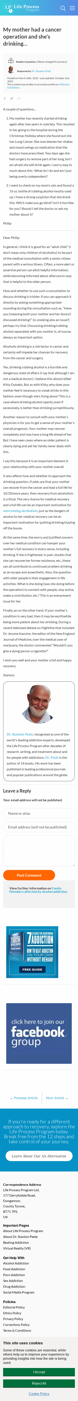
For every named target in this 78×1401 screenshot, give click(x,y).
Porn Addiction (14, 1275)
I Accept (39, 1372)
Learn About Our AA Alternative (39, 1155)
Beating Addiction (16, 1242)
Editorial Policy (14, 1307)
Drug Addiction (14, 1286)
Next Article (57, 1098)
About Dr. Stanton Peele (20, 1237)
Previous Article (24, 1098)
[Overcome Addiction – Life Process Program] (21, 4)
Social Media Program (18, 1292)
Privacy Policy (13, 1319)
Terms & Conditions (17, 1330)
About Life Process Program (23, 1231)
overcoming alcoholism (20, 510)
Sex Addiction (13, 1281)
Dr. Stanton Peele (41, 71)
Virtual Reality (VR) (17, 1248)
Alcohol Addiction (16, 1263)
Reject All (39, 1383)
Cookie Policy (39, 1394)
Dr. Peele (52, 757)
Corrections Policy (16, 1324)
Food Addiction (14, 1269)
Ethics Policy (12, 1313)
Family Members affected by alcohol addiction (38, 889)
